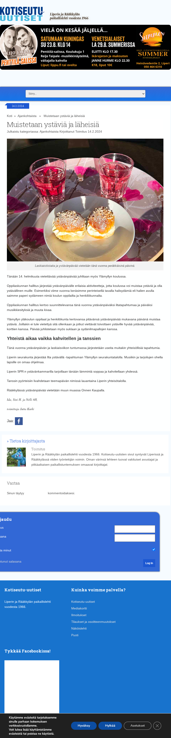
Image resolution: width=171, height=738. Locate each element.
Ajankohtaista (27, 116)
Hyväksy (84, 725)
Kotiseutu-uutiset (83, 601)
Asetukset (137, 725)
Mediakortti (79, 608)
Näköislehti (79, 628)
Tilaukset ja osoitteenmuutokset (93, 621)
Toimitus (81, 131)
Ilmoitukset (78, 615)
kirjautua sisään (36, 493)
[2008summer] (85, 71)
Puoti (74, 635)
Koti (9, 116)
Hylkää (110, 725)
